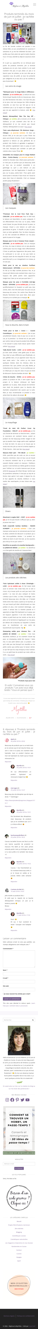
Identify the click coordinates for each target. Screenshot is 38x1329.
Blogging (19, 1232)
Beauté (19, 1221)
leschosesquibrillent (17, 835)
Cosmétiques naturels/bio (19, 1239)
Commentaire (8, 949)
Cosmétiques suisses (19, 1236)
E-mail (5, 978)
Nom (5, 970)
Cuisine (19, 1254)
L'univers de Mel (16, 889)
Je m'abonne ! (19, 1168)
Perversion (12, 471)
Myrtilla (19, 765)
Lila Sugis (14, 788)
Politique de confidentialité (25, 1316)
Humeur (19, 1250)
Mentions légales (9, 1316)
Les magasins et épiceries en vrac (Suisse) (19, 1243)
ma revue (28, 127)
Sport (19, 1261)
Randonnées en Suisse (19, 1246)
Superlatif (32, 1326)
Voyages (19, 1257)
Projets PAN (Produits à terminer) (19, 1225)
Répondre (8, 762)
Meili (12, 739)
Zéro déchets (19, 1228)
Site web (6, 986)
